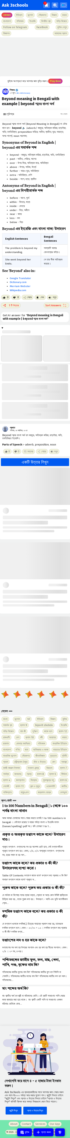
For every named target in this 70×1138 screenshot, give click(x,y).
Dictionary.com (18, 282)
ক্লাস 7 (63, 768)
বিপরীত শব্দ (46, 21)
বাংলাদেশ (7, 749)
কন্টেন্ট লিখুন (13, 1110)
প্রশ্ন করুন (45, 1132)
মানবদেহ (17, 774)
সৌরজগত (26, 755)
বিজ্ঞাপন (6, 33)
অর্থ (28, 719)
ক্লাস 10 (30, 737)
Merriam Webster (20, 286)
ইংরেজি (32, 21)
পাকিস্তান (7, 792)
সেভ (42, 297)
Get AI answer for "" (33, 317)
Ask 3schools (15, 5)
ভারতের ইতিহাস (60, 749)
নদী (41, 737)
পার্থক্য (6, 774)
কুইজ (65, 719)
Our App (55, 1124)
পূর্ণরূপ (35, 731)
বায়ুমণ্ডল (25, 792)
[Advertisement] (35, 56)
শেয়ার (29, 297)
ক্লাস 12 (63, 731)
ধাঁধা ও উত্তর (40, 761)
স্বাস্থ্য (64, 761)
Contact (26, 1124)
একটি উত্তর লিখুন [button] (35, 462)
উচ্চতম (49, 768)
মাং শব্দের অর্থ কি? (15, 988)
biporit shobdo (44, 725)
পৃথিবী (64, 755)
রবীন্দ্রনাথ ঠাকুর (20, 761)
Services (40, 1124)
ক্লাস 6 (63, 780)
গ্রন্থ (29, 774)
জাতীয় (64, 786)
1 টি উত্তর (14, 305)
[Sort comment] (56, 305)
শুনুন (54, 297)
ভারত (64, 737)
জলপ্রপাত (20, 780)
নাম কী (23, 731)
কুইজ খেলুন (62, 27)
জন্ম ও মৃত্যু (35, 786)
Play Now (55, 81)
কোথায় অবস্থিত (23, 743)
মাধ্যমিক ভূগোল (9, 755)
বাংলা (5, 719)
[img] (46, 5)
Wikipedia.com (18, 290)
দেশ (17, 737)
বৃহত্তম (53, 755)
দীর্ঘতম (64, 774)
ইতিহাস (40, 719)
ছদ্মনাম (6, 743)
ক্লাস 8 (40, 774)
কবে (26, 749)
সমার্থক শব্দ (7, 725)
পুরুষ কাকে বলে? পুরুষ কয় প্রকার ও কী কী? (33, 888)
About (13, 1124)
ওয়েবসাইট (50, 786)
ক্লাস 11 (20, 786)
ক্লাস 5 (52, 774)
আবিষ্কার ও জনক (40, 749)
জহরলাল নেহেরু (44, 792)
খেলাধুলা (63, 792)
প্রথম (5, 761)
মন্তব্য (30, 451)
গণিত (17, 749)
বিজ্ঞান (52, 719)
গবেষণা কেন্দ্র (33, 768)
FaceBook (42, 27)
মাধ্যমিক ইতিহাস (60, 743)
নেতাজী (6, 786)
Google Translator (20, 278)
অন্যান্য (52, 737)
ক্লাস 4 (6, 780)
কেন (53, 761)
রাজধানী (6, 737)
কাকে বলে (48, 731)
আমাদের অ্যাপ (61, 33)
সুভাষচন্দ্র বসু (48, 780)
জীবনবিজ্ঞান (40, 755)
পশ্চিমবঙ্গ (20, 21)
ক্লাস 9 (23, 725)
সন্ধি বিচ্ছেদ (61, 21)
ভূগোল (17, 719)
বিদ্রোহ (34, 780)
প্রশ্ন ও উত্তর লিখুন (35, 1110)
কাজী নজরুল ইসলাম (11, 768)
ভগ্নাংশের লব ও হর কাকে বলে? (24, 940)
